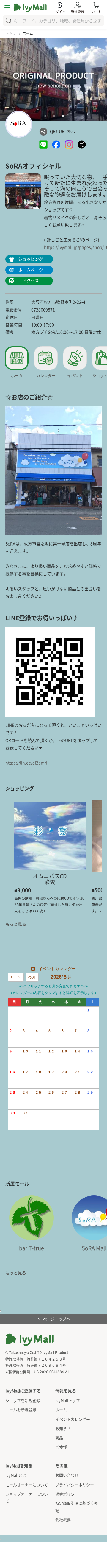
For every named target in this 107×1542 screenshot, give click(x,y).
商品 (59, 1437)
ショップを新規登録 (22, 1400)
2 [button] (54, 115)
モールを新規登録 (20, 1409)
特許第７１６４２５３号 (46, 1358)
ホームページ (30, 270)
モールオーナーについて (26, 1484)
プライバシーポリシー (74, 1484)
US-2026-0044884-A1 (51, 1371)
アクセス (30, 280)
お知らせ (63, 1428)
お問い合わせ (66, 1475)
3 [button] (63, 115)
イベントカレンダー (72, 1419)
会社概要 (63, 1519)
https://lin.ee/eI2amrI (26, 762)
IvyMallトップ (67, 1400)
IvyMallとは (15, 1475)
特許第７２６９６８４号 (46, 1365)
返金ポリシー (66, 1494)
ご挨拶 (61, 1447)
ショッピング (30, 259)
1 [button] (45, 115)
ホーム (61, 1409)
